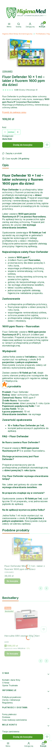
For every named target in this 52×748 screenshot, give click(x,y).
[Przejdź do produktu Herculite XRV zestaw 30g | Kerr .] (26, 619)
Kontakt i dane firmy (11, 680)
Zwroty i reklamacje (11, 700)
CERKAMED (7, 71)
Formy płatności (9, 714)
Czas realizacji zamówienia (14, 720)
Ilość (4, 127)
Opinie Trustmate (10, 685)
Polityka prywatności (11, 697)
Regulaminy (7, 702)
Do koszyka (12, 581)
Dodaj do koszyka (22, 144)
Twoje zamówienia (10, 731)
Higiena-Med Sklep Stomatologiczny (17, 34)
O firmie (5, 683)
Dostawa (6, 717)
